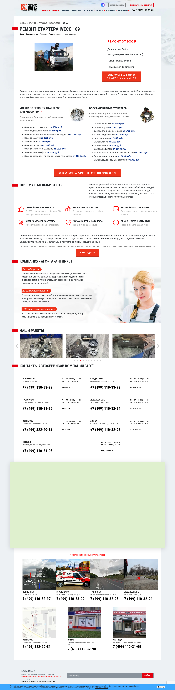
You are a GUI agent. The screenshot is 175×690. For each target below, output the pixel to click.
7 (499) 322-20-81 (36, 646)
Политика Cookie (101, 688)
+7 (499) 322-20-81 (37, 429)
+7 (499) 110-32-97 (37, 387)
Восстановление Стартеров (109, 108)
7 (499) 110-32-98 (82, 649)
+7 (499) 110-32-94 (105, 408)
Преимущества (32, 34)
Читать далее (87, 252)
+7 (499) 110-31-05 (37, 450)
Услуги (99, 10)
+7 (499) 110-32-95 (37, 408)
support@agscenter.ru (29, 679)
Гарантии (44, 34)
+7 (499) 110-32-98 (105, 429)
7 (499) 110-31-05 (127, 646)
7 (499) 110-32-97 (36, 598)
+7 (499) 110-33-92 (105, 387)
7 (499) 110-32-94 (138, 598)
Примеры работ (55, 34)
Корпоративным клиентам (141, 5)
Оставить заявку (117, 5)
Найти (147, 675)
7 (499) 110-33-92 (70, 598)
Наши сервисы (70, 34)
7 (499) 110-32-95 (104, 598)
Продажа (88, 10)
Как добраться (67, 387)
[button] (94, 10)
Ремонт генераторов (71, 10)
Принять (161, 687)
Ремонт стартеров (50, 10)
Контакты (123, 10)
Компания (110, 10)
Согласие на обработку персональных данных (38, 681)
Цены (22, 34)
